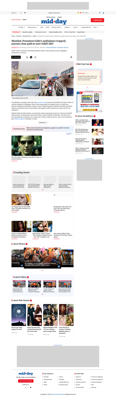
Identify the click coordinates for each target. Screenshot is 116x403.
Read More (42, 123)
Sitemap (93, 376)
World (47, 27)
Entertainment (32, 27)
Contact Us (79, 368)
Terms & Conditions (97, 365)
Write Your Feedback (26, 369)
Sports (75, 27)
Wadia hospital (19, 119)
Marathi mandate (27, 32)
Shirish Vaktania (51, 47)
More (94, 27)
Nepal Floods (81, 32)
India (41, 27)
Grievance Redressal (97, 368)
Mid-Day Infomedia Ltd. (57, 383)
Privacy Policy (80, 376)
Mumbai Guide (56, 27)
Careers (78, 373)
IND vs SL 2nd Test (70, 32)
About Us (78, 365)
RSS (92, 373)
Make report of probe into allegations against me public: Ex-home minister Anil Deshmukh (47, 129)
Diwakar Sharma (63, 47)
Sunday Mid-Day (86, 27)
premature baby (41, 102)
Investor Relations (96, 371)
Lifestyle (66, 27)
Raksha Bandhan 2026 (55, 32)
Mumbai (21, 27)
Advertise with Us (81, 371)
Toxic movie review (40, 32)
